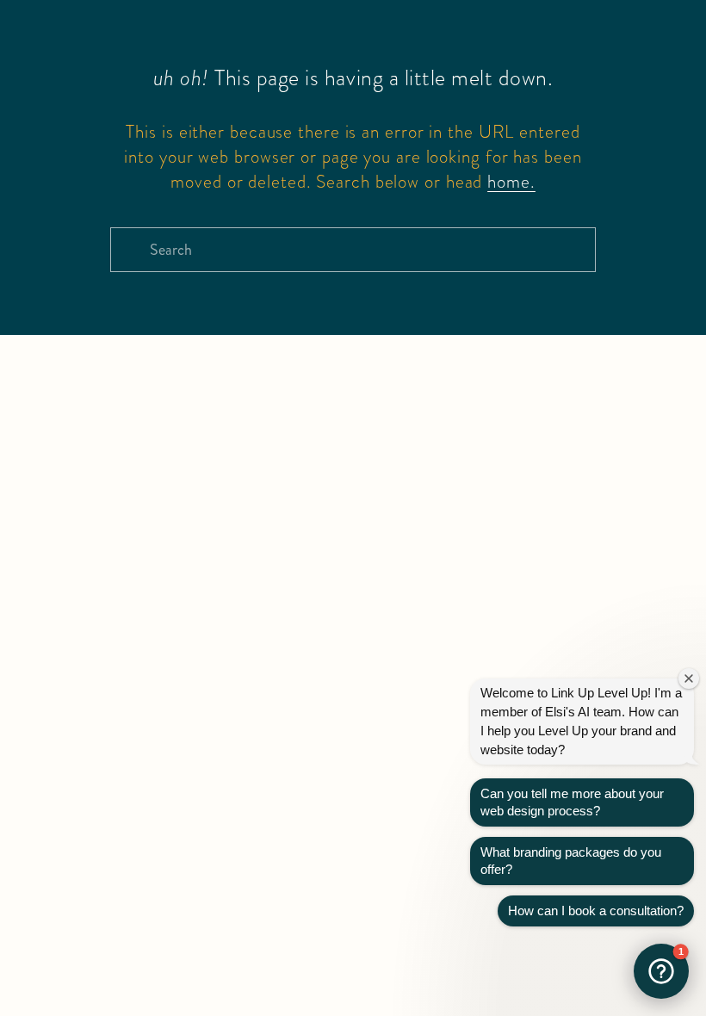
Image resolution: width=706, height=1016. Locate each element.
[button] (661, 971)
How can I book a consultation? (596, 910)
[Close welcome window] (688, 678)
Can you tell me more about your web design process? (572, 802)
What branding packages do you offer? (570, 861)
